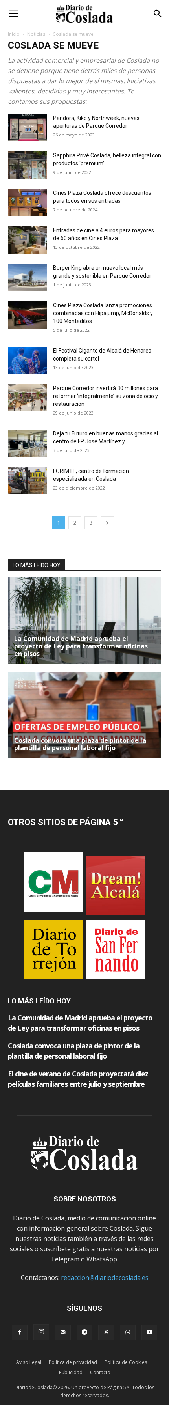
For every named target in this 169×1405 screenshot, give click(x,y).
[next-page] (107, 522)
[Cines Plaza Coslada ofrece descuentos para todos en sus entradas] (27, 202)
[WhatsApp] (128, 1332)
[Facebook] (20, 1332)
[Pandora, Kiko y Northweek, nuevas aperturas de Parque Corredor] (27, 127)
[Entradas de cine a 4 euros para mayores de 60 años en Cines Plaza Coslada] (27, 240)
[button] (13, 13)
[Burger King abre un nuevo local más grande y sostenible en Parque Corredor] (27, 277)
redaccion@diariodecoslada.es (105, 1277)
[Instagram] (41, 1332)
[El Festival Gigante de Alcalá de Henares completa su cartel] (27, 360)
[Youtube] (149, 1332)
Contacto (100, 1372)
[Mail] (63, 1332)
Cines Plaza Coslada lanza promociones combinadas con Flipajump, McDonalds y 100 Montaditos (103, 313)
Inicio (14, 34)
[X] (106, 1332)
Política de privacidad (73, 1362)
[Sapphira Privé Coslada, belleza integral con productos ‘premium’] (27, 165)
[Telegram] (84, 1332)
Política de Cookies (126, 1362)
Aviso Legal (28, 1362)
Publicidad (71, 1372)
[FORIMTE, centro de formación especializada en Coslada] (27, 480)
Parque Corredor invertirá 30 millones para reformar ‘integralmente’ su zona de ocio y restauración (105, 396)
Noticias (36, 34)
